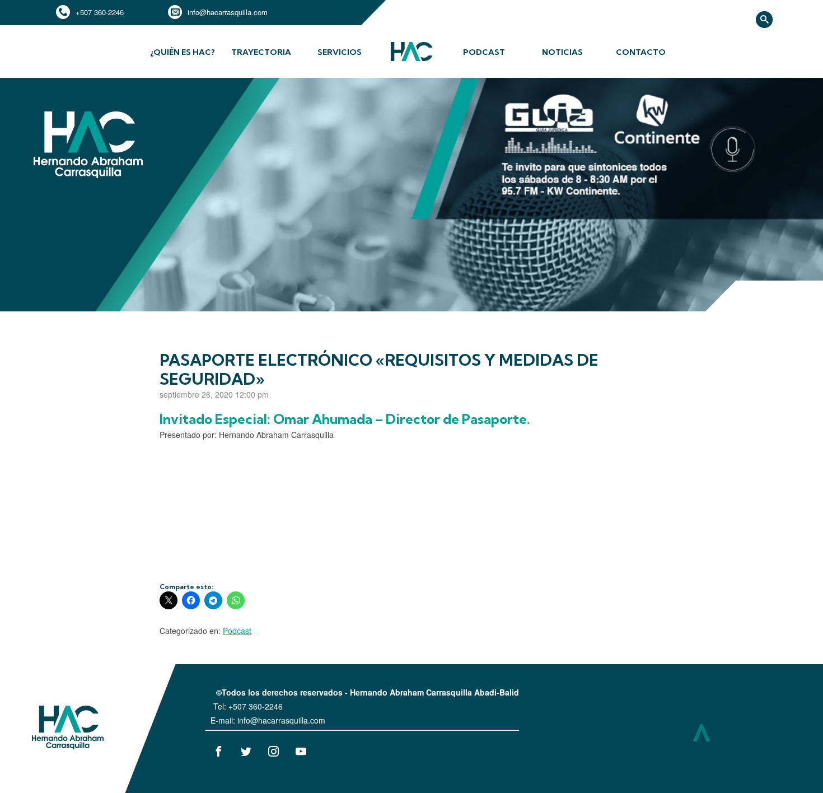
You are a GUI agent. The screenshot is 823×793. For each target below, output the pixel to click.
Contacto (641, 52)
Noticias (562, 52)
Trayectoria (261, 52)
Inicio (411, 60)
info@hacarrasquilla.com (228, 12)
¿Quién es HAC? (182, 52)
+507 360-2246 (100, 12)
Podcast (484, 52)
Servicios (339, 52)
